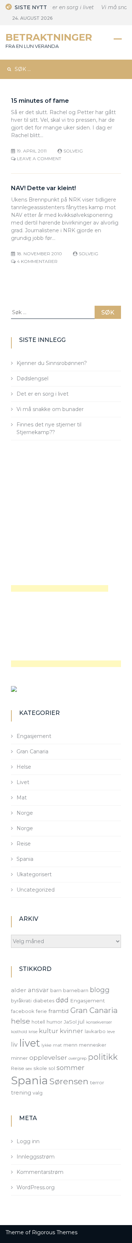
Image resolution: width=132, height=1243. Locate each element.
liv (14, 1044)
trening (21, 1092)
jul (81, 1021)
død (62, 1000)
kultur (48, 1031)
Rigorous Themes (54, 1232)
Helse (23, 767)
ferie (41, 1011)
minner (19, 1058)
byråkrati (21, 1000)
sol (51, 1068)
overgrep (78, 1058)
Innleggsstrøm (35, 1156)
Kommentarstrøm (39, 1172)
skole (40, 1068)
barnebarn (75, 990)
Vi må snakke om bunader (50, 409)
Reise (23, 843)
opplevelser (48, 1057)
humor (54, 1022)
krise (33, 1031)
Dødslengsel (32, 378)
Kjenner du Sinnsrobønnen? (51, 363)
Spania (24, 859)
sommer (70, 1067)
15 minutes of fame (40, 100)
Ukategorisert (34, 874)
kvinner (71, 1031)
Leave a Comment (39, 158)
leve (111, 1031)
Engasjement (33, 736)
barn (56, 990)
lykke (46, 1045)
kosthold (19, 1031)
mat (57, 1045)
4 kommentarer (37, 261)
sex (29, 1068)
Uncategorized (35, 889)
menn (70, 1045)
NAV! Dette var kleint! (43, 188)
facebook (22, 1011)
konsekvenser (99, 1022)
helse (20, 1021)
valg (38, 1093)
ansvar (38, 990)
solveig (73, 151)
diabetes (43, 1000)
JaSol (70, 1022)
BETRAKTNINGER (49, 37)
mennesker (92, 1045)
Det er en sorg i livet (66, 7)
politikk (103, 1057)
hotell (38, 1022)
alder (18, 990)
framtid (58, 1010)
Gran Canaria (32, 751)
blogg (100, 990)
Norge (24, 813)
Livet (22, 782)
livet (29, 1043)
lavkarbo (95, 1031)
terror (97, 1082)
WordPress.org (35, 1187)
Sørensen (69, 1081)
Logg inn (28, 1141)
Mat (21, 797)
